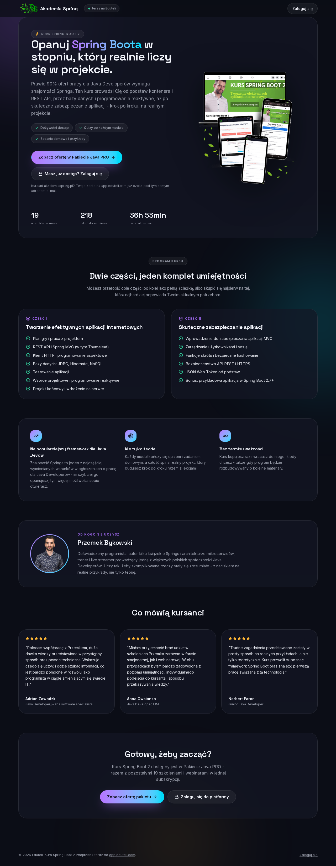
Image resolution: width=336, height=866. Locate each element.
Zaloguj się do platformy (205, 796)
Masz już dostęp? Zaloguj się (73, 173)
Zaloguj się (302, 8)
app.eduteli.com (122, 855)
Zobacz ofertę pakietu (129, 796)
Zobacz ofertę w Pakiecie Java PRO (73, 157)
